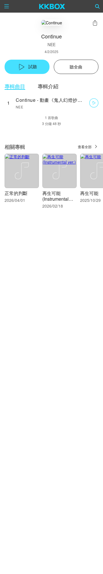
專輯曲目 (15, 86)
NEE (51, 44)
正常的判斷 (16, 193)
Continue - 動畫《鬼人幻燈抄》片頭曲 (56, 100)
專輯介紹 (48, 86)
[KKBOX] (52, 6)
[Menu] (6, 6)
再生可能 (89, 193)
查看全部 (85, 146)
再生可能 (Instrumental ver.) (55, 199)
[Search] (97, 6)
